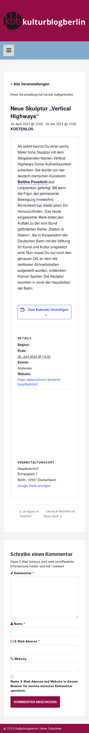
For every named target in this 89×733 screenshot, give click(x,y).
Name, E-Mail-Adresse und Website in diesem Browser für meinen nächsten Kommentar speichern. (44, 686)
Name (19, 624)
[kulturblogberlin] (44, 20)
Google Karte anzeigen (34, 485)
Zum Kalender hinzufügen (48, 309)
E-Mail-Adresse (27, 641)
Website (20, 659)
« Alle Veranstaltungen (30, 83)
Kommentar (24, 573)
